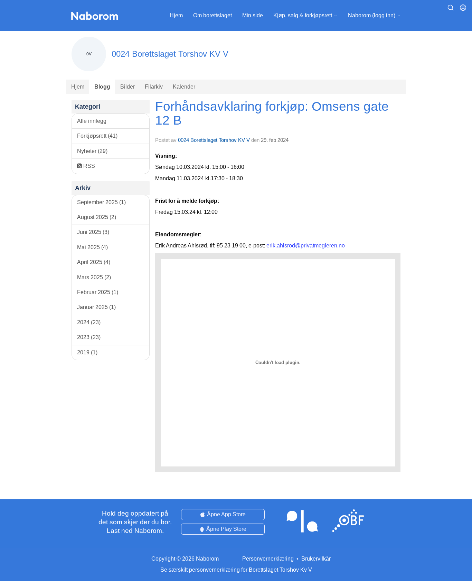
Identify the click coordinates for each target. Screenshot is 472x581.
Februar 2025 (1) (97, 292)
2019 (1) (87, 352)
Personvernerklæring (268, 559)
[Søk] (450, 7)
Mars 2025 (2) (94, 277)
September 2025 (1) (101, 202)
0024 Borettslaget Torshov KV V (214, 140)
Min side (252, 15)
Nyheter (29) (92, 151)
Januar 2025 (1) (96, 307)
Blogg (102, 87)
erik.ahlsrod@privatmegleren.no (305, 245)
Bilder (127, 87)
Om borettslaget (212, 15)
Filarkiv (154, 87)
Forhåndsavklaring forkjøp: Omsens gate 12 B (272, 113)
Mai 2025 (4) (92, 247)
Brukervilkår (316, 559)
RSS (88, 166)
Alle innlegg (91, 121)
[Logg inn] (463, 7)
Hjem (176, 15)
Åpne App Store (226, 514)
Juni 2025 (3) (93, 232)
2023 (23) (89, 337)
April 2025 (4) (93, 262)
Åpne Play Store (226, 529)
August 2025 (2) (96, 217)
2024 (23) (89, 322)
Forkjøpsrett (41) (97, 136)
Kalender (184, 87)
